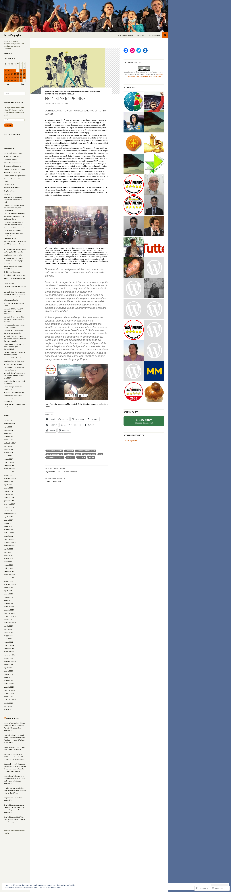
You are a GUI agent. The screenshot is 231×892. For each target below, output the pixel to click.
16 (21, 74)
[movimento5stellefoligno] (154, 309)
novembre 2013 (10, 655)
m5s (100, 454)
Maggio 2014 (8, 636)
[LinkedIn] (145, 50)
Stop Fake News (9, 191)
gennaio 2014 (9, 648)
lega (78, 454)
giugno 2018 (8, 488)
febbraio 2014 (9, 645)
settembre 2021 (10, 424)
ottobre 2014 (8, 620)
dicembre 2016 (9, 539)
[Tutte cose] (154, 247)
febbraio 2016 (9, 568)
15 (18, 74)
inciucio (69, 454)
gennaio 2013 (9, 687)
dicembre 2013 (9, 652)
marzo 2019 (8, 459)
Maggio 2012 (8, 709)
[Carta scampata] (134, 247)
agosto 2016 (8, 549)
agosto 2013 (8, 664)
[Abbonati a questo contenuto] (5, 718)
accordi (69, 451)
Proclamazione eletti (11, 156)
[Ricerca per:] (15, 94)
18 (6, 77)
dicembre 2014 (9, 613)
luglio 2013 (8, 668)
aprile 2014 (8, 639)
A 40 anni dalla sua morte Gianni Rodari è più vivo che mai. (13, 199)
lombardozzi (89, 454)
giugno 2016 (8, 555)
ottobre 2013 (8, 658)
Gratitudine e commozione (13, 255)
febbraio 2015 (9, 607)
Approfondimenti (53, 92)
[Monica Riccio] (134, 350)
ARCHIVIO (140, 35)
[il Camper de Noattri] (134, 371)
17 (24, 74)
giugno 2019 (8, 449)
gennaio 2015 (9, 610)
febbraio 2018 (9, 498)
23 (21, 77)
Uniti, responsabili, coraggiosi (14, 213)
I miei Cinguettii (130, 440)
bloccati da (147, 422)
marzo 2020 (8, 436)
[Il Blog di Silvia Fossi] (134, 267)
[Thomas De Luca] (134, 288)
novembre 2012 (10, 693)
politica (81, 457)
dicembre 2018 (9, 469)
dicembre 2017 (9, 504)
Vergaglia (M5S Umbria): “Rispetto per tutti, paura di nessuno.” (14, 311)
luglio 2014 (8, 629)
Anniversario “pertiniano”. (13, 364)
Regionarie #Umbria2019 (13, 396)
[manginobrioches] (154, 392)
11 (6, 74)
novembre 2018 (10, 472)
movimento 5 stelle (55, 457)
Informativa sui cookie (53, 888)
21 (15, 77)
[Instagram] (132, 50)
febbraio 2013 (9, 684)
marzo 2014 (8, 642)
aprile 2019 (8, 456)
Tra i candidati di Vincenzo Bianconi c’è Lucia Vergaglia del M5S (13, 260)
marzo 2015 (8, 603)
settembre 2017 (10, 514)
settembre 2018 (10, 478)
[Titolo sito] (154, 122)
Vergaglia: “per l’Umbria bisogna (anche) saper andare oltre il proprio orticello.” (15, 338)
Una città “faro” (9, 184)
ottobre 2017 (8, 510)
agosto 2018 (8, 481)
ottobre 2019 (8, 440)
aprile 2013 (8, 677)
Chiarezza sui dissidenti (12, 166)
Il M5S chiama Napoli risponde (14, 163)
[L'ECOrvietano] (134, 164)
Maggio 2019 (8, 453)
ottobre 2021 (8, 420)
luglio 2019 (8, 446)
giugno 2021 (8, 430)
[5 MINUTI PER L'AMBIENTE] (154, 143)
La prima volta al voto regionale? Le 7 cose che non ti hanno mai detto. (13, 235)
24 (24, 77)
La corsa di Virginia (10, 160)
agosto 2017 (8, 517)
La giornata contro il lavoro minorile (61, 470)
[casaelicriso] (154, 267)
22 (18, 77)
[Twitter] (138, 50)
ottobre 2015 (8, 581)
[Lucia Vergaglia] (134, 392)
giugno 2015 (8, 594)
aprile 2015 (8, 600)
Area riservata (154, 35)
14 (15, 74)
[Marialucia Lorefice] (134, 122)
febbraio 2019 (9, 462)
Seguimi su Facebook (13, 135)
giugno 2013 (8, 671)
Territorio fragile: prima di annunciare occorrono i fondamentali (14, 280)
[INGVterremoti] (134, 102)
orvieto (70, 457)
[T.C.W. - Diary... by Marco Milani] (154, 371)
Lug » (23, 84)
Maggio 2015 (8, 597)
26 (9, 81)
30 (21, 81)
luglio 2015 (8, 591)
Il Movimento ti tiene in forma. (14, 275)
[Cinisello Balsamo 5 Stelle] (134, 205)
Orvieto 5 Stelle (66, 94)
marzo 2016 (8, 565)
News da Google (13, 718)
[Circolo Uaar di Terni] (134, 309)
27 (12, 81)
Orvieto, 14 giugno (55, 479)
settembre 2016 (10, 546)
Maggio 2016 (8, 559)
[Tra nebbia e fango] (154, 288)
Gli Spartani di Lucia (11, 300)
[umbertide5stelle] (134, 330)
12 (9, 74)
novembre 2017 (10, 507)
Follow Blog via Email (14, 103)
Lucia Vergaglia (12, 35)
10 (24, 71)
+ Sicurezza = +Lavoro (12, 172)
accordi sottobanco (85, 451)
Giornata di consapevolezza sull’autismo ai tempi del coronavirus (14, 207)
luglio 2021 (8, 427)
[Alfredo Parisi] (154, 205)
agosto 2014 (8, 626)
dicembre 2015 (9, 575)
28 (15, 81)
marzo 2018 (8, 494)
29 (18, 81)
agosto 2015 (8, 587)
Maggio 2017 (8, 523)
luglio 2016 (8, 552)
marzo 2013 (8, 681)
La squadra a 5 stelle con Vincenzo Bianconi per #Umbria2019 (14, 346)
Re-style (7, 194)
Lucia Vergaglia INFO (125, 35)
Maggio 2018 (8, 491)
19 (9, 77)
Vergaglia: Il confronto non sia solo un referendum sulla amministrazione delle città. (14, 294)
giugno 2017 (8, 520)
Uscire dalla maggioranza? (13, 153)
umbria (91, 457)
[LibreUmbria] (134, 226)
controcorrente (54, 454)
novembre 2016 (10, 542)
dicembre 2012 (9, 690)
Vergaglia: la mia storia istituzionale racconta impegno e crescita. (14, 319)
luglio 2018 (8, 485)
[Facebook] (126, 50)
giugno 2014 (8, 632)
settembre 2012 (10, 700)
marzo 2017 (8, 530)
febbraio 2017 (9, 533)
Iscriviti (8, 125)
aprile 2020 (8, 433)
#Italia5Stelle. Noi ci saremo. (14, 361)
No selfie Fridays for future (13, 358)
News (55, 94)
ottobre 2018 (8, 475)
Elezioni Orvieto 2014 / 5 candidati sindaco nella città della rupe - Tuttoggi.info (14, 819)
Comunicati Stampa (71, 92)
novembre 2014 (10, 616)
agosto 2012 (8, 703)
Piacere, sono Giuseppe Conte (15, 176)
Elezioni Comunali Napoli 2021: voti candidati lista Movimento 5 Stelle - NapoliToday (15, 756)
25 (6, 81)
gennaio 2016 (9, 571)
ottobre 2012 (8, 697)
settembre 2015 (10, 584)
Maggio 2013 (8, 674)
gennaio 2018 (9, 501)
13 (12, 74)
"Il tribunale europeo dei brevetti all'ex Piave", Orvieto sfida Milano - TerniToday (15, 790)
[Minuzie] (154, 226)
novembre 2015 (10, 578)
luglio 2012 (8, 706)
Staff (66, 104)
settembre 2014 (10, 623)
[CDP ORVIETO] (154, 102)
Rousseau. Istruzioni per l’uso (14, 392)
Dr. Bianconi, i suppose (12, 272)
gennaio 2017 (9, 536)
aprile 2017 (8, 526)
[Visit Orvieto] (134, 143)
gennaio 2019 (9, 465)
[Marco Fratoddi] (154, 184)
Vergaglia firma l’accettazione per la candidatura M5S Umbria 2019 (14, 375)
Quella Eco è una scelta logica (14, 169)
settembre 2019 (10, 443)
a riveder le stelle (54, 451)
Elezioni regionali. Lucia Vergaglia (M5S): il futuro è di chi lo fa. (15, 243)
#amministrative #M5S (12, 188)
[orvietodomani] (154, 330)
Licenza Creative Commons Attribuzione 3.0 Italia (145, 75)
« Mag (7, 84)
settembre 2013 (10, 661)
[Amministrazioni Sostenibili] (154, 164)
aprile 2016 (8, 562)
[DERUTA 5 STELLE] (154, 350)
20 (12, 77)
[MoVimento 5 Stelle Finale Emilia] (134, 184)
